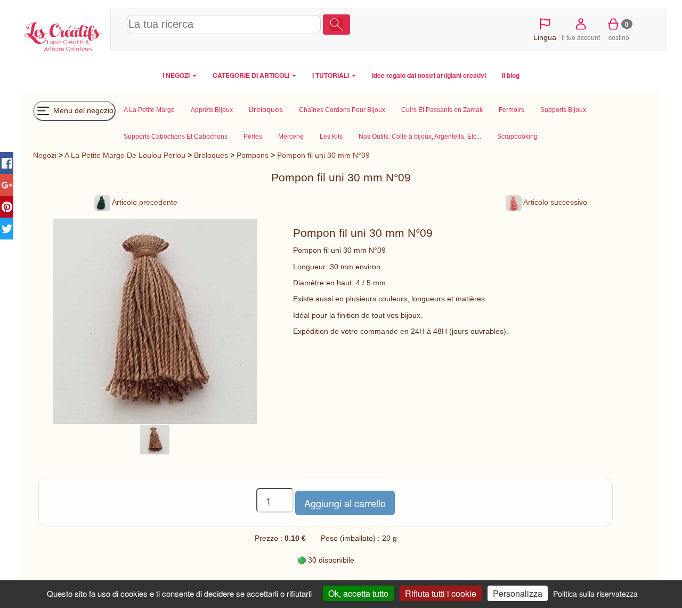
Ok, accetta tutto (358, 593)
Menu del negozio (82, 110)
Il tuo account (581, 37)
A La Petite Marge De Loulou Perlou (124, 155)
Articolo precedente (143, 202)
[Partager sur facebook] (6, 163)
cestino (618, 30)
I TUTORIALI (331, 75)
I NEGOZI (177, 75)
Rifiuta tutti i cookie (440, 593)
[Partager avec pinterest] (6, 207)
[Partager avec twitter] (6, 228)
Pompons (253, 155)
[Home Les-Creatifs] (63, 35)
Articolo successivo (554, 202)
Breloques (211, 155)
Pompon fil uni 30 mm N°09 (323, 155)
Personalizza (517, 593)
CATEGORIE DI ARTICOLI (252, 75)
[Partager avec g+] (6, 185)
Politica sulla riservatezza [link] (595, 593)
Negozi (44, 155)
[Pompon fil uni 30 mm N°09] (154, 439)
